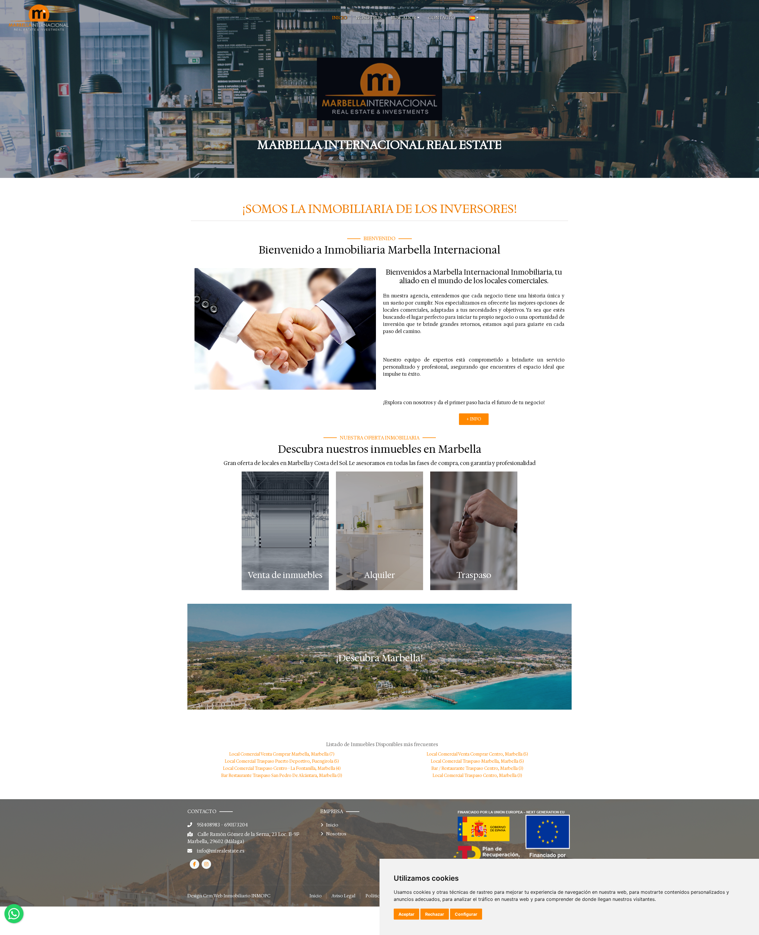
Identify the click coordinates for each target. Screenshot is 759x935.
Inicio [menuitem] (339, 18)
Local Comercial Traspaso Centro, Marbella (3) (477, 775)
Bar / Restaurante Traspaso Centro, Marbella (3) (477, 768)
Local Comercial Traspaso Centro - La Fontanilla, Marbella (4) (282, 768)
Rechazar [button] (434, 914)
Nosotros (336, 834)
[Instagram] (206, 864)
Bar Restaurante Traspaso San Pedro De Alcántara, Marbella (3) (281, 775)
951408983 (208, 825)
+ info (473, 419)
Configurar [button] (466, 914)
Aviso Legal (343, 896)
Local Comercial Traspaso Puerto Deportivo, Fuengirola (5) (282, 761)
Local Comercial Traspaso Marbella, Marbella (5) (477, 761)
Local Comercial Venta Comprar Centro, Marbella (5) (477, 754)
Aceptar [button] (406, 914)
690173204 (236, 825)
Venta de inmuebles (285, 575)
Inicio (332, 825)
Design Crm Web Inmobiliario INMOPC (228, 896)
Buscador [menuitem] (403, 18)
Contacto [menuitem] (441, 18)
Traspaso (474, 575)
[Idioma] (474, 18)
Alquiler (379, 575)
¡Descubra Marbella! (379, 658)
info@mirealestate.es (220, 851)
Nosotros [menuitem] (369, 18)
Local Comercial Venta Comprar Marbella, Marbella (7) (281, 754)
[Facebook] (194, 864)
